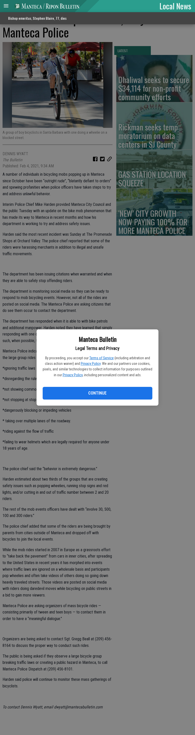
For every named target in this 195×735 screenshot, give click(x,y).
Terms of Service (101, 358)
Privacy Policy (91, 364)
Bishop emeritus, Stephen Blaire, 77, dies (37, 18)
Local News (175, 6)
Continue (97, 393)
